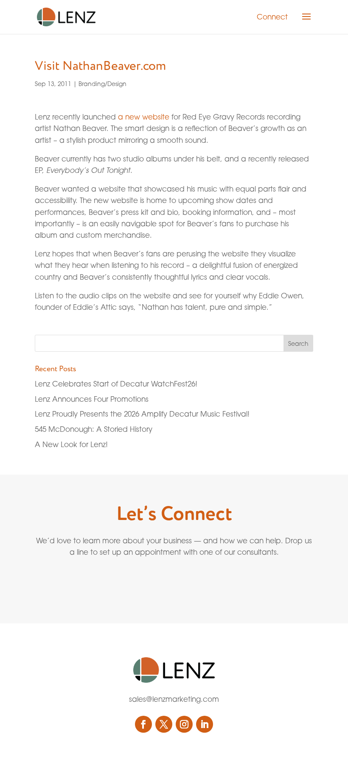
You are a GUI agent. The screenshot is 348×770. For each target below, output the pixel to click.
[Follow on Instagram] (184, 724)
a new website (143, 116)
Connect (272, 16)
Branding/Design (102, 83)
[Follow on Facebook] (143, 724)
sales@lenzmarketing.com (174, 699)
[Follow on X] (163, 724)
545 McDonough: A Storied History (93, 429)
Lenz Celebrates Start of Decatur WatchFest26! (116, 383)
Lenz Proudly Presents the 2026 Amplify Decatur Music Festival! (142, 413)
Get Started (155, 582)
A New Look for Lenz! (71, 444)
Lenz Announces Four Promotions (92, 399)
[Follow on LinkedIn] (204, 724)
